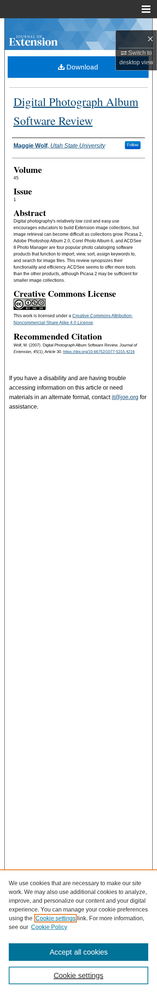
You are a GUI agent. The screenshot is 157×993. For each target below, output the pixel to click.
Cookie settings (55, 918)
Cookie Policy (49, 927)
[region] (78, 931)
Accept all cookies (79, 952)
